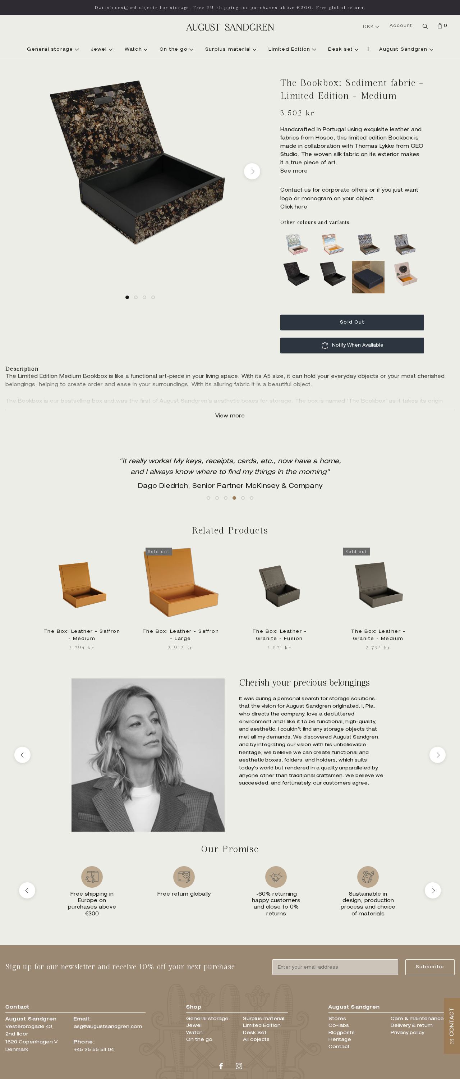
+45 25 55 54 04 (94, 1050)
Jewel (100, 49)
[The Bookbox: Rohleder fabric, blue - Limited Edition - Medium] (406, 235)
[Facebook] (221, 1066)
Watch (134, 49)
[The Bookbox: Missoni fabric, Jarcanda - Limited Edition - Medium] (334, 235)
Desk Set (255, 1033)
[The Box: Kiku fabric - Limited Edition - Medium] (406, 265)
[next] (252, 171)
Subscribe (430, 967)
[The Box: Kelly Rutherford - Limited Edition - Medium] (370, 265)
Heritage (339, 1040)
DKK (368, 27)
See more (294, 171)
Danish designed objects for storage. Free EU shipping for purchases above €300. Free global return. (230, 7)
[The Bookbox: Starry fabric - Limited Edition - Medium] (298, 265)
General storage (51, 49)
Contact (339, 1047)
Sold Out (352, 322)
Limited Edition (290, 49)
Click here (293, 207)
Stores (337, 1019)
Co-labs (338, 1026)
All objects (256, 1040)
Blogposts (341, 1033)
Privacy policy (407, 1033)
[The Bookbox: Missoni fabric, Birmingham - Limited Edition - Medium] (298, 235)
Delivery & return (412, 1026)
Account (401, 26)
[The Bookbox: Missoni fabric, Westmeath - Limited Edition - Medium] (370, 235)
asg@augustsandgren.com (108, 1027)
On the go (174, 49)
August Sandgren (404, 49)
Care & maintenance (417, 1019)
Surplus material (229, 49)
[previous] (28, 171)
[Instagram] (239, 1066)
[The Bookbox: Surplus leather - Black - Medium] (334, 265)
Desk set (341, 49)
